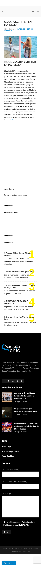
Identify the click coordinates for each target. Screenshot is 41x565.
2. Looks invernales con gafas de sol (19, 272)
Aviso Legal (6, 447)
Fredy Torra (13, 120)
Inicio (6, 29)
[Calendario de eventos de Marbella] (20, 222)
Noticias (11, 29)
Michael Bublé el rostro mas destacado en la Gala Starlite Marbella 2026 (26, 426)
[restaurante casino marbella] (20, 2)
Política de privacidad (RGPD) (16, 525)
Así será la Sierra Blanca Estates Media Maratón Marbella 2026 (24, 396)
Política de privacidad (11, 451)
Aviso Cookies (8, 456)
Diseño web (26, 551)
